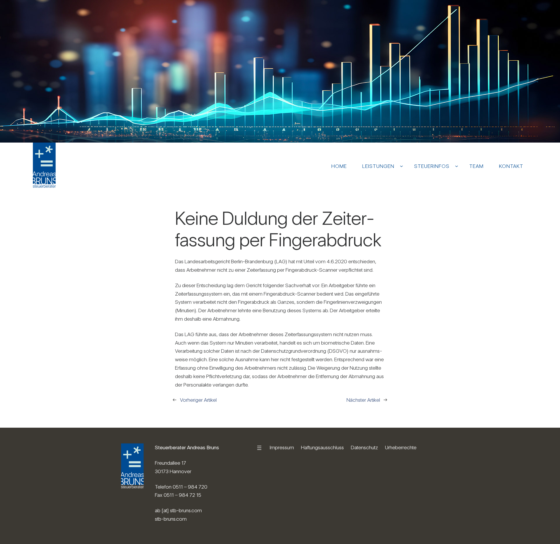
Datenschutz (364, 447)
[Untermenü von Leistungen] (401, 166)
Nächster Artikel (363, 400)
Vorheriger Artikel (198, 400)
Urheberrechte (400, 447)
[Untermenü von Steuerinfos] (456, 166)
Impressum (282, 447)
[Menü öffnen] (259, 447)
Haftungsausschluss (322, 447)
